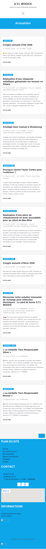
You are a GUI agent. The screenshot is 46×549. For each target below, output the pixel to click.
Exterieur (6, 178)
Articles (22, 176)
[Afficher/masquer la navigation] (23, 13)
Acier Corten (36, 176)
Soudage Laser (20, 132)
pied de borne (30, 311)
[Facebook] (19, 484)
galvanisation (7, 90)
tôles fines (28, 132)
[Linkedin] (23, 484)
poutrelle (14, 90)
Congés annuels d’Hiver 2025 (19, 263)
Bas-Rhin (17, 226)
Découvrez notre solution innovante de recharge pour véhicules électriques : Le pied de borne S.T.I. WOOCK (22, 301)
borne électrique (20, 311)
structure (21, 90)
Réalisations (23, 88)
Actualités (23, 48)
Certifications (24, 356)
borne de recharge (8, 311)
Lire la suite (7, 62)
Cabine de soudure (9, 132)
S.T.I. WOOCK (23, 3)
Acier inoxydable (8, 226)
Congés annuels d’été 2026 (17, 45)
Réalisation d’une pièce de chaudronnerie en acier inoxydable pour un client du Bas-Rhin (22, 217)
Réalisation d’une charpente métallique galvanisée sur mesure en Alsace (23, 81)
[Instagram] (27, 484)
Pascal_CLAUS (10, 48)
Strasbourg (34, 226)
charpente (38, 88)
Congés (29, 48)
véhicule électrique (9, 312)
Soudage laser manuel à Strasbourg (22, 127)
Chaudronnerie (25, 226)
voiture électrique (21, 312)
